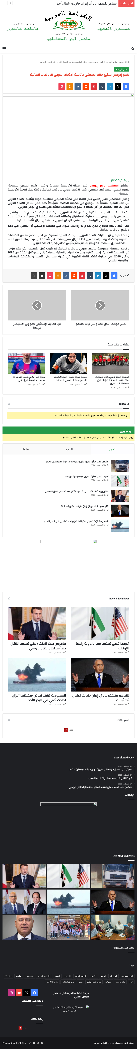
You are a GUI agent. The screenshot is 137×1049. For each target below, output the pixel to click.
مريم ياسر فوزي (94, 981)
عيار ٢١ (9, 976)
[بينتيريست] (94, 86)
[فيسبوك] (126, 86)
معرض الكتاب (68, 981)
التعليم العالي (80, 976)
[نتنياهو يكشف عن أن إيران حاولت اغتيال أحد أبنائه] (120, 511)
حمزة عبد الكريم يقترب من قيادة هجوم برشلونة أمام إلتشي (29, 378)
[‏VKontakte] (78, 86)
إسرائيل (113, 976)
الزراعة (67, 976)
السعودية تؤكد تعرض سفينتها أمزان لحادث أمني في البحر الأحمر (76, 521)
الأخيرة (69, 449)
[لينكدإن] (110, 86)
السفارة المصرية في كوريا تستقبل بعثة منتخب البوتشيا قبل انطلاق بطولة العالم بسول (112, 380)
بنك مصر (29, 976)
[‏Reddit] (86, 86)
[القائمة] (4, 48)
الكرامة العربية (44, 976)
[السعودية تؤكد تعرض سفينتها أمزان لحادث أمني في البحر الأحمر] (120, 525)
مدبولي (108, 981)
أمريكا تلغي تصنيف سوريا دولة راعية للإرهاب (86, 476)
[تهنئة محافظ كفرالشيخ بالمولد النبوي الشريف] (24, 902)
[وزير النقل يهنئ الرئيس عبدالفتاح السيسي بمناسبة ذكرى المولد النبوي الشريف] (24, 927)
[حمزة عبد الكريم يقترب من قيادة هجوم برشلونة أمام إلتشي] (26, 363)
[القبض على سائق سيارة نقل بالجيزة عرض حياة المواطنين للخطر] (120, 466)
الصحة (57, 976)
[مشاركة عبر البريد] (42, 275)
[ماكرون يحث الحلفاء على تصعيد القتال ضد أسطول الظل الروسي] (120, 496)
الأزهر (103, 976)
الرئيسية (123, 62)
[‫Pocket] (61, 86)
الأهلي (93, 976)
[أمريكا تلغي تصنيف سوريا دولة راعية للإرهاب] (120, 481)
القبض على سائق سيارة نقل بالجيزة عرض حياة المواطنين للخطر (77, 462)
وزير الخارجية (52, 981)
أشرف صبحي (127, 976)
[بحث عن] (132, 48)
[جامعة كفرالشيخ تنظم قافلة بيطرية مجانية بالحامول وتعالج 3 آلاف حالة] (68, 927)
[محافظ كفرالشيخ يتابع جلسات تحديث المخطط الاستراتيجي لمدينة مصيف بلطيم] (112, 927)
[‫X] (118, 86)
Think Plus (21, 1043)
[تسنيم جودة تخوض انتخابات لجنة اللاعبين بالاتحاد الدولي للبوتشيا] (68, 363)
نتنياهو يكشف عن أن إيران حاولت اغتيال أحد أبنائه (83, 3)
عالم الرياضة (111, 62)
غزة (131, 981)
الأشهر (112, 449)
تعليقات (25, 449)
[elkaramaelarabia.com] (68, 26)
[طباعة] (34, 275)
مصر (81, 981)
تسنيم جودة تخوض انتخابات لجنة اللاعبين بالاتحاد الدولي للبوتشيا (70, 378)
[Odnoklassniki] (69, 86)
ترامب (18, 976)
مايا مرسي (120, 981)
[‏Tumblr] (102, 86)
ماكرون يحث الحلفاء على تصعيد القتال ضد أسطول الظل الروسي (76, 491)
